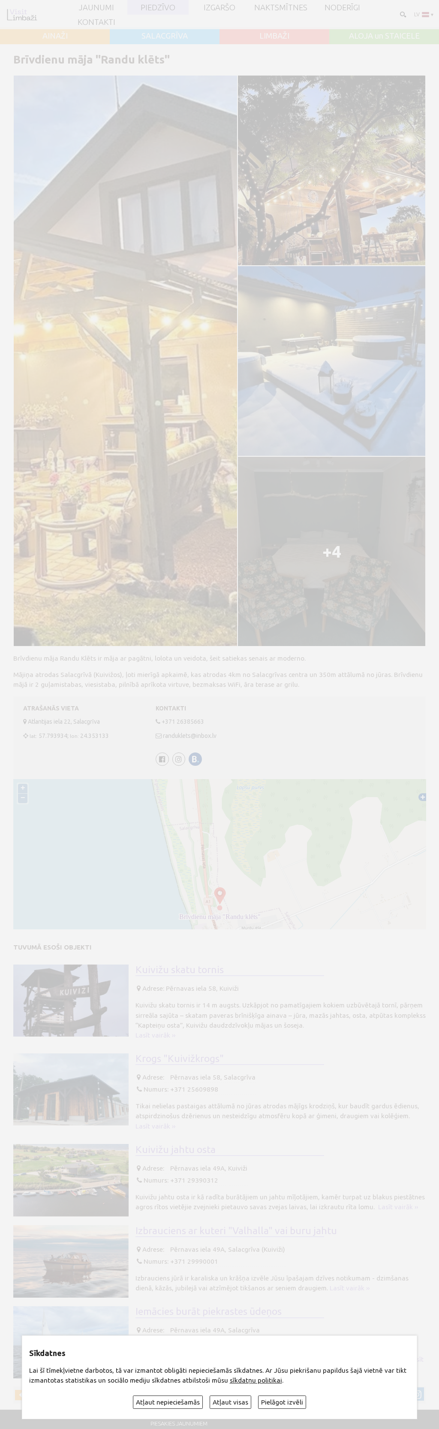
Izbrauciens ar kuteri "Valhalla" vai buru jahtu (236, 1230)
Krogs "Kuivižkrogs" (179, 1058)
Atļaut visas (230, 1402)
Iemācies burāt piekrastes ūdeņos (208, 1311)
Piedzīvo (158, 7)
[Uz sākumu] (22, 14)
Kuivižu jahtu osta (175, 1149)
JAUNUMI (96, 7)
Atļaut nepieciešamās (168, 1402)
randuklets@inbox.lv (189, 735)
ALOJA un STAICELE (384, 35)
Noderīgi (342, 7)
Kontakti (96, 22)
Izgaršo (219, 7)
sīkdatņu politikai (256, 1380)
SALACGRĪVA (164, 35)
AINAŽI (55, 35)
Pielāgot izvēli (282, 1402)
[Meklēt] (402, 14)
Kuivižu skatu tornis (179, 969)
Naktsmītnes (280, 7)
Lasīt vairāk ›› (155, 1035)
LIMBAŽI (274, 35)
